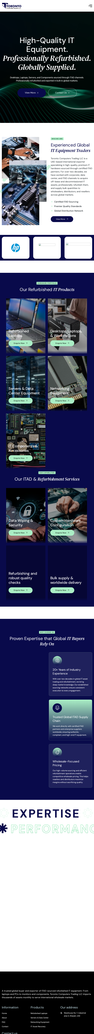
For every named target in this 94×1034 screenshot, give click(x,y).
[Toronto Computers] (12, 6)
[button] (4, 959)
